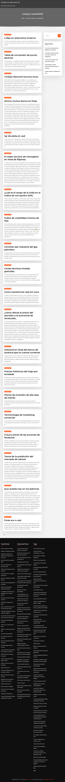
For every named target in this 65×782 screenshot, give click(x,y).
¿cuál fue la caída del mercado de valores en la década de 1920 (39, 690)
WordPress (28, 779)
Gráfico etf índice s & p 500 (7, 551)
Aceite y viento (21, 683)
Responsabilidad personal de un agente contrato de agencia (40, 761)
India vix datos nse (5, 667)
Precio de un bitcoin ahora (23, 680)
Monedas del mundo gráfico (24, 614)
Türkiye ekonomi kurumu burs (21, 76)
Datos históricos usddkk (7, 686)
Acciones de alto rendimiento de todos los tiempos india (39, 621)
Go (59, 35)
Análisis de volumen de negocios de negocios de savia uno (7, 555)
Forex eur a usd (12, 520)
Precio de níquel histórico (39, 572)
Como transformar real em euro (21, 292)
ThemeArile (45, 779)
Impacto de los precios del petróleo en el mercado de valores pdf (23, 609)
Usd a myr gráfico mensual (23, 657)
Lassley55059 (8, 34)
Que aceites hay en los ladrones (21, 489)
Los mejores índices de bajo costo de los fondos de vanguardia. (51, 54)
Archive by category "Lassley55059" (35, 18)
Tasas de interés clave (38, 744)
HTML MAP (50, 779)
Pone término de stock (39, 548)
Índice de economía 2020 (39, 560)
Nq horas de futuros (6, 684)
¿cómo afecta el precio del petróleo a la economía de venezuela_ (18, 315)
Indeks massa (36, 643)
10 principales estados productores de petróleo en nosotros (52, 66)
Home (22, 18)
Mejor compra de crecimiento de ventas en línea (39, 580)
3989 (34, 770)
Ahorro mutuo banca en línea (20, 101)
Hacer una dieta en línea (7, 548)
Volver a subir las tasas (22, 625)
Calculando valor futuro (23, 562)
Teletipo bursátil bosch (6, 693)
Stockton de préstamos (7, 633)
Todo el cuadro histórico (23, 664)
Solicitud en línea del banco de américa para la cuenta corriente (24, 696)
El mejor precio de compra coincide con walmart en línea (39, 631)
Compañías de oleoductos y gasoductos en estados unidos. (7, 593)
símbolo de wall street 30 (10, 2)
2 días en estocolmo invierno (20, 38)
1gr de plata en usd (14, 136)
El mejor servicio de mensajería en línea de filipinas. (39, 676)
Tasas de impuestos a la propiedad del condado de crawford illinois (39, 716)
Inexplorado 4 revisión (38, 641)
